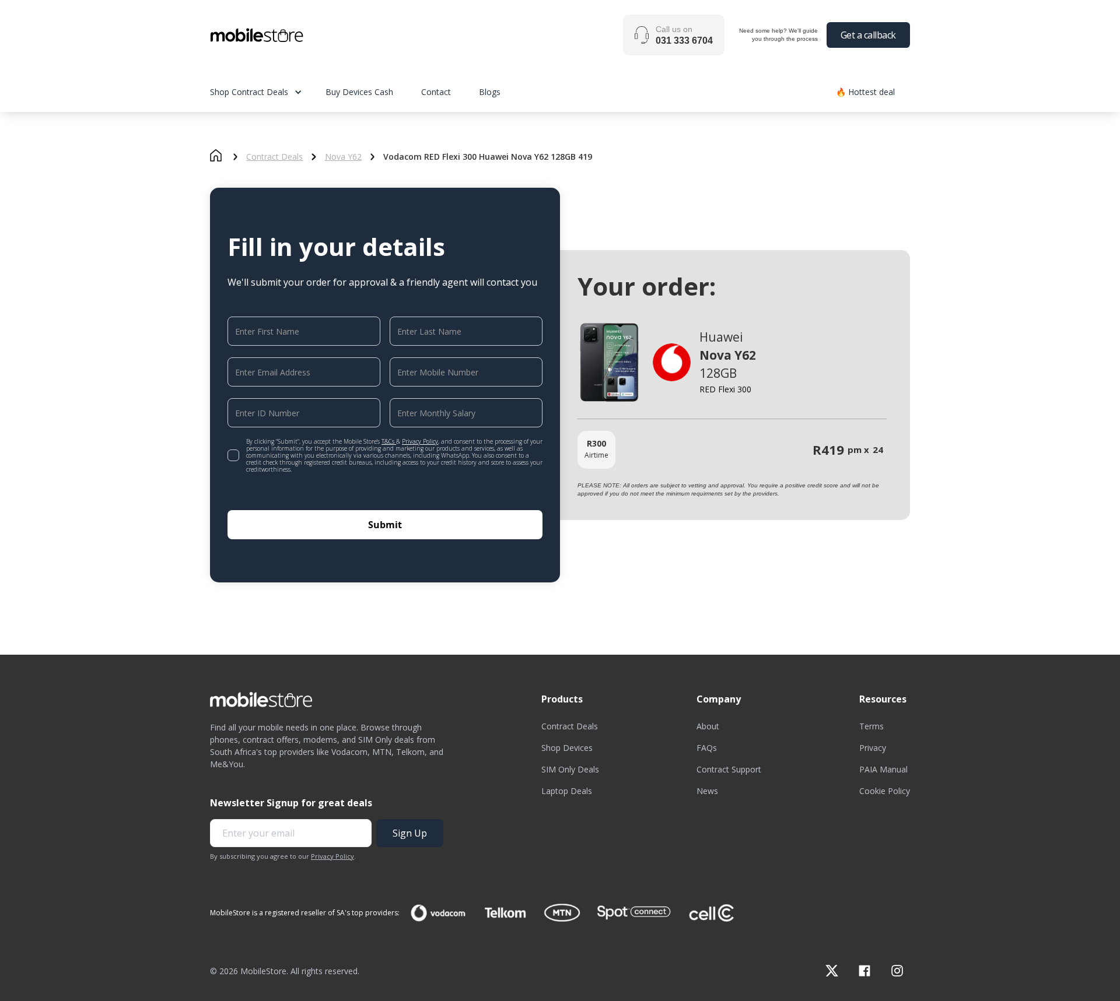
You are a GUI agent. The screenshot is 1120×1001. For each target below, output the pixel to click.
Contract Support (728, 769)
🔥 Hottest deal (865, 91)
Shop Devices (567, 747)
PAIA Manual (883, 769)
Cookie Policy (884, 790)
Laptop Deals (566, 790)
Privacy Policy (420, 441)
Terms (871, 726)
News (707, 790)
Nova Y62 (343, 157)
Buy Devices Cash (359, 91)
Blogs (490, 91)
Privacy (872, 747)
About (707, 726)
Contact (436, 91)
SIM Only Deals (570, 769)
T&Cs (389, 441)
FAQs (706, 747)
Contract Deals (274, 157)
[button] (268, 92)
